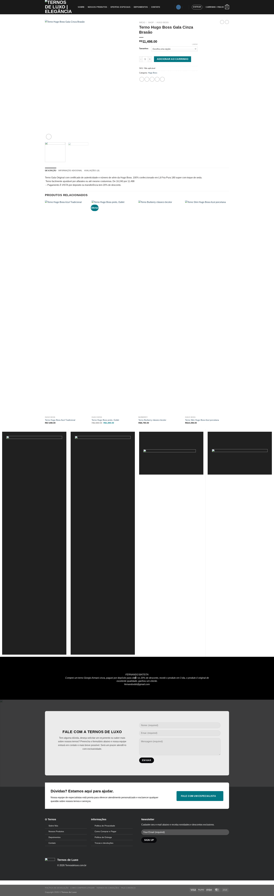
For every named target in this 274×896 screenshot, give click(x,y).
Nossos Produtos (97, 7)
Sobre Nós (53, 826)
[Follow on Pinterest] (92, 756)
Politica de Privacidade (105, 826)
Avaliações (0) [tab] (91, 170)
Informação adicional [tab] (70, 170)
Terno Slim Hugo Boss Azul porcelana (202, 420)
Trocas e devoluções (104, 843)
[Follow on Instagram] (178, 7)
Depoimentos (141, 7)
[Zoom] (49, 136)
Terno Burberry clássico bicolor (152, 420)
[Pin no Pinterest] (157, 79)
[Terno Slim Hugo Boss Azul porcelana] (207, 307)
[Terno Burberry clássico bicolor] (160, 307)
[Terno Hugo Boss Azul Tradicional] (67, 307)
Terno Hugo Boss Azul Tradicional (60, 420)
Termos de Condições (107, 888)
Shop (151, 22)
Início (142, 22)
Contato (155, 7)
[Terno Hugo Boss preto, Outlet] (114, 307)
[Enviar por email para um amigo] (152, 79)
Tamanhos (143, 49)
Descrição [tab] (50, 170)
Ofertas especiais (120, 7)
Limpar (195, 44)
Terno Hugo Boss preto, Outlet (105, 420)
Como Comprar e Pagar (105, 831)
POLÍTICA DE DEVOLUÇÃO (56, 888)
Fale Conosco (128, 888)
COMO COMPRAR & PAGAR (82, 888)
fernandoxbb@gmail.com (137, 684)
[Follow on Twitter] (87, 756)
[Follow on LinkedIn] (96, 756)
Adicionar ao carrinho (172, 59)
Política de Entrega (103, 837)
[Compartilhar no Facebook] (141, 79)
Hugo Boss (163, 22)
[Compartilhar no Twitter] (147, 79)
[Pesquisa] (185, 7)
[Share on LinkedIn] (162, 79)
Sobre (81, 7)
